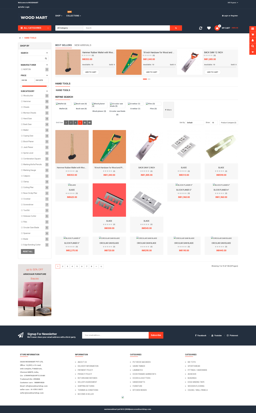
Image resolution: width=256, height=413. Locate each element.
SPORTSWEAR (194, 366)
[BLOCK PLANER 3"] (184, 185)
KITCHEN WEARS (140, 390)
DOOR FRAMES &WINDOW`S (144, 374)
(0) (93, 55)
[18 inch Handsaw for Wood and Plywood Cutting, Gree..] (129, 62)
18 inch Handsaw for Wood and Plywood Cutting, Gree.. (168, 52)
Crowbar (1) (135, 109)
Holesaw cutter (29, 216)
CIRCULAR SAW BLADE (109, 243)
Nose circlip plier (30, 193)
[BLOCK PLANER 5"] (72, 238)
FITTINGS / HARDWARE (197, 370)
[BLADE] (184, 146)
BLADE (184, 168)
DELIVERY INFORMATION (88, 366)
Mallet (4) (63, 109)
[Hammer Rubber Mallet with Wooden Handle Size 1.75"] (72, 146)
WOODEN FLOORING (196, 386)
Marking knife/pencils (32, 164)
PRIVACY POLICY (85, 374)
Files (25, 222)
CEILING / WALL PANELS (198, 390)
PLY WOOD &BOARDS (142, 362)
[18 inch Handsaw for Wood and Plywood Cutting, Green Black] (109, 146)
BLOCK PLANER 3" (184, 190)
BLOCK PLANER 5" (72, 243)
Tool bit (26, 210)
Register (234, 16)
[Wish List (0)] (209, 28)
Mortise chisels (29, 113)
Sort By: (182, 122)
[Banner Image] (34, 290)
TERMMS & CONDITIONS (88, 390)
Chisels (26, 107)
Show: (208, 122)
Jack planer (28, 147)
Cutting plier (28, 187)
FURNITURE (137, 386)
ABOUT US (82, 362)
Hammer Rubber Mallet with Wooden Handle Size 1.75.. (108, 52)
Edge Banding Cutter (32, 245)
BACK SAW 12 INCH (213, 52)
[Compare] (200, 29)
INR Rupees (232, 3)
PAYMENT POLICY (85, 370)
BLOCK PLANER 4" (221, 190)
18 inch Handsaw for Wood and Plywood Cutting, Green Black (119, 168)
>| (101, 266)
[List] (85, 122)
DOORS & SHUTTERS (141, 378)
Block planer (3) (99, 111)
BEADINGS (192, 378)
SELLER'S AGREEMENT (87, 382)
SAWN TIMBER (139, 366)
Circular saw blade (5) (117, 113)
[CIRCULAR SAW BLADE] (109, 238)
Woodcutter (28, 96)
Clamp (26, 182)
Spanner (27, 233)
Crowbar (27, 199)
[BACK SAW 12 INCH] (189, 62)
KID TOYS (192, 362)
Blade (25, 239)
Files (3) (153, 109)
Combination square (32, 159)
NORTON (27, 69)
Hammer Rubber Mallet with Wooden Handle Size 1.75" (80, 168)
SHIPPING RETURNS (86, 386)
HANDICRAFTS (139, 382)
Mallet (26, 130)
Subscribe (156, 335)
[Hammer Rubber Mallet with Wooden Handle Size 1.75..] (68, 62)
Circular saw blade (31, 227)
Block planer (28, 141)
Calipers (26, 176)
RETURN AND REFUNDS (87, 378)
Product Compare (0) (228, 123)
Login (226, 16)
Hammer (27, 101)
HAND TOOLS (30, 38)
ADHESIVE (192, 374)
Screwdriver (28, 204)
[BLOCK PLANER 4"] (221, 185)
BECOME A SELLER (86, 394)
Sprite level (28, 153)
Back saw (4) (81, 109)
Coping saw (28, 136)
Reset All (28, 251)
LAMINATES (138, 370)
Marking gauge (29, 170)
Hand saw (27, 118)
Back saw (27, 124)
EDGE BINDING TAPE (196, 382)
